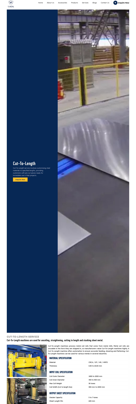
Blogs (94, 3)
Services (85, 3)
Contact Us (105, 3)
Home (40, 3)
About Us (50, 3)
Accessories (62, 3)
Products (74, 3)
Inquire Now (20, 179)
